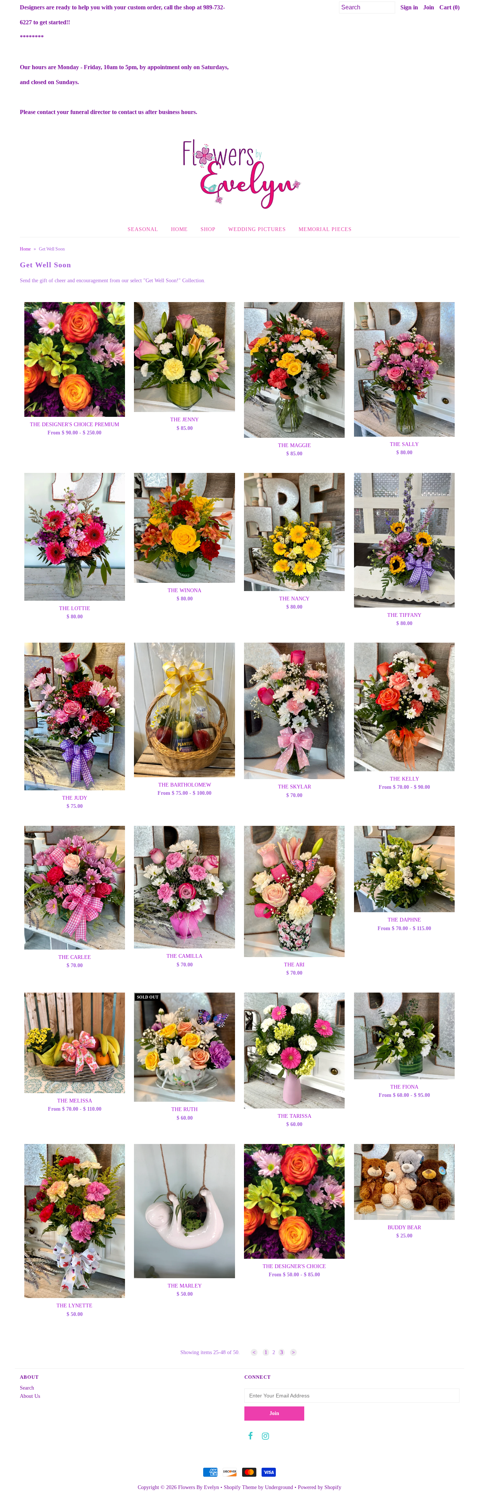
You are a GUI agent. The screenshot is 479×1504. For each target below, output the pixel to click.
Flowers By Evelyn (198, 1487)
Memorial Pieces (325, 229)
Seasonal (143, 229)
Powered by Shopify (319, 1487)
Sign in (409, 7)
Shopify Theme (240, 1487)
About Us (30, 1396)
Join (428, 7)
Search (27, 1388)
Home (179, 229)
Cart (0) (449, 7)
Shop (208, 229)
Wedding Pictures (257, 229)
